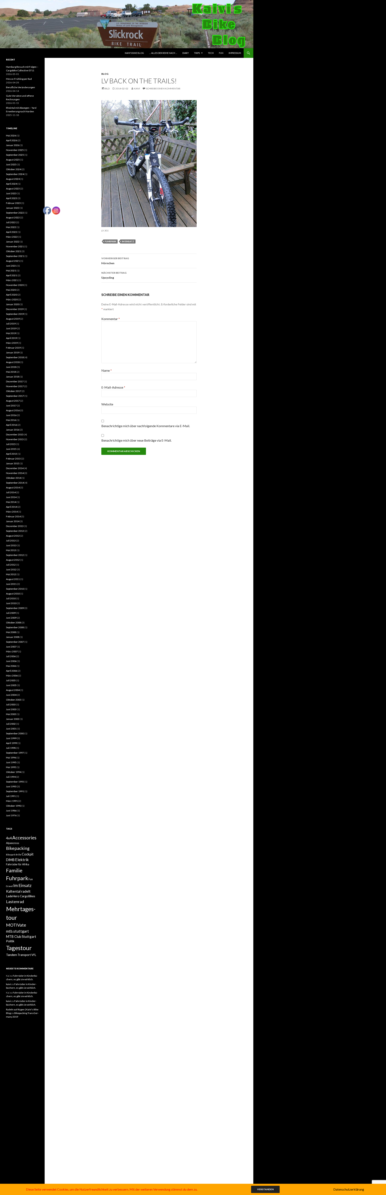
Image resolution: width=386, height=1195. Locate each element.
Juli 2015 (11, 444)
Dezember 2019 (15, 309)
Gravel (9, 886)
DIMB (10, 860)
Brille (18, 854)
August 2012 (13, 559)
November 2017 (15, 386)
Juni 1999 (11, 738)
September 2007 (15, 641)
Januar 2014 (12, 521)
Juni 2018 (11, 366)
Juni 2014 (11, 497)
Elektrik (22, 859)
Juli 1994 (11, 776)
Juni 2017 (11, 405)
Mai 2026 (11, 135)
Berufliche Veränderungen (20, 87)
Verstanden (265, 1189)
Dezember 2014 (15, 468)
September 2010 (15, 588)
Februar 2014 (13, 516)
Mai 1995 (11, 767)
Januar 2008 (12, 636)
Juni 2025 (11, 164)
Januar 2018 (12, 376)
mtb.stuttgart (17, 931)
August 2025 (13, 159)
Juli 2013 (11, 540)
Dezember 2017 (15, 381)
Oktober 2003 (13, 699)
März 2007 (12, 651)
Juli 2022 (11, 222)
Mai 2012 (11, 574)
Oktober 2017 (13, 391)
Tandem (11, 955)
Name (106, 370)
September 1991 (15, 791)
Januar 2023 (12, 207)
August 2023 (13, 188)
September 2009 (15, 608)
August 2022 (13, 217)
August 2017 (13, 400)
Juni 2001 (11, 728)
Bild (107, 88)
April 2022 (11, 231)
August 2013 (13, 535)
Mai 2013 (11, 550)
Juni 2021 (11, 265)
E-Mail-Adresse (113, 387)
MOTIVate (16, 925)
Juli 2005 (11, 680)
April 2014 (11, 506)
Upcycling (113, 275)
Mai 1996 (11, 757)
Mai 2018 (11, 371)
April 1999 (11, 743)
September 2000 (15, 733)
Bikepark (10, 854)
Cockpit (28, 854)
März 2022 (12, 236)
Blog (104, 73)
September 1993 (15, 781)
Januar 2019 (12, 352)
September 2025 (15, 154)
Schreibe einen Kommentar (163, 88)
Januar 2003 (12, 718)
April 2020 (11, 294)
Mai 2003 (11, 714)
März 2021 (12, 280)
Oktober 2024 (13, 169)
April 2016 (11, 424)
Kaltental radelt (18, 891)
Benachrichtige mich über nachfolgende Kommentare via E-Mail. (145, 426)
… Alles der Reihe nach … (163, 53)
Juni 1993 (11, 786)
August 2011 (13, 579)
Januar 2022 (12, 241)
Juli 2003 (11, 704)
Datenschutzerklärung (348, 1189)
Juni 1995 (11, 762)
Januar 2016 (12, 429)
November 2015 (15, 439)
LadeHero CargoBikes (20, 896)
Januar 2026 (12, 145)
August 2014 (13, 487)
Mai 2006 (11, 665)
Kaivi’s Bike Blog (134, 53)
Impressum (235, 53)
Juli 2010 (11, 598)
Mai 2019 (11, 333)
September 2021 (15, 256)
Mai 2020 (11, 289)
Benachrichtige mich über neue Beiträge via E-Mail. (136, 440)
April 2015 (11, 453)
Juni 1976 (11, 815)
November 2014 (15, 473)
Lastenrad (15, 901)
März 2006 (12, 675)
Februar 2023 (13, 203)
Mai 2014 (11, 501)
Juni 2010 (11, 603)
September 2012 (15, 555)
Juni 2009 (11, 617)
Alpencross (12, 843)
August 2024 (13, 178)
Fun (221, 53)
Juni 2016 (11, 415)
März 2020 (12, 299)
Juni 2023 (11, 193)
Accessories (24, 837)
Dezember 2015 (15, 434)
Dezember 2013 (15, 526)
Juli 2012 (11, 564)
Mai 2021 (11, 270)
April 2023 (11, 198)
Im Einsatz (128, 241)
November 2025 (15, 149)
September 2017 (15, 395)
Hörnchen (115, 261)
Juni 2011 (11, 583)
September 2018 (15, 357)
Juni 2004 (11, 694)
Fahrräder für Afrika (17, 864)
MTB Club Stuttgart (21, 936)
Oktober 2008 (13, 622)
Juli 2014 (11, 492)
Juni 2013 (11, 545)
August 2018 (13, 362)
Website (107, 404)
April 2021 (11, 275)
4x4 (9, 838)
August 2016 (13, 410)
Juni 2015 (11, 448)
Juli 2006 (11, 656)
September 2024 (15, 174)
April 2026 (11, 140)
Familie (14, 870)
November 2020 (15, 284)
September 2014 (15, 482)
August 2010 (13, 593)
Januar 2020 (12, 304)
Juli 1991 (11, 796)
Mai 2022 (11, 227)
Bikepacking (18, 848)
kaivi (137, 88)
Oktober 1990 (13, 805)
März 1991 (12, 800)
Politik (10, 941)
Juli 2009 (11, 612)
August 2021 (13, 260)
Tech (211, 53)
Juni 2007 (11, 646)
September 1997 (15, 752)
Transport (24, 955)
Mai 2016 (11, 420)
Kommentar (110, 319)
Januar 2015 (12, 463)
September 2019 (15, 313)
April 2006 (11, 670)
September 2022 (15, 212)
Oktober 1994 (13, 771)
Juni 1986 (11, 810)
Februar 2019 (13, 347)
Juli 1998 (11, 747)
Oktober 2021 (13, 251)
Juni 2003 (11, 709)
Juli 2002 (11, 723)
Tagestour (19, 947)
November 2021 (15, 246)
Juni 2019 (11, 328)
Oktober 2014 (13, 477)
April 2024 (11, 183)
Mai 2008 (11, 632)
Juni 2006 (11, 661)
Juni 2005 (11, 685)
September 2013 (15, 530)
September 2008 (15, 627)
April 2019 (11, 338)
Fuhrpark (110, 241)
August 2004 (13, 690)
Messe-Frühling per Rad (19, 78)
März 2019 (12, 342)
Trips (197, 53)
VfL (33, 955)
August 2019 (13, 318)
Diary (185, 53)
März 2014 (12, 511)
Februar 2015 (13, 458)
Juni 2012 (11, 569)
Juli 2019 (11, 323)
